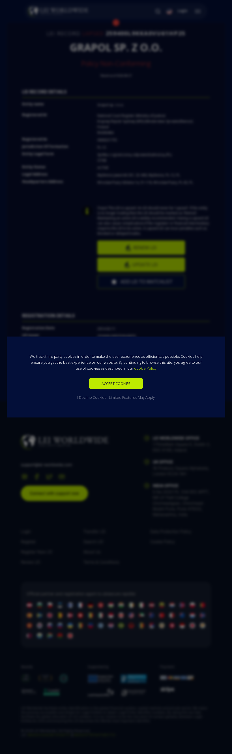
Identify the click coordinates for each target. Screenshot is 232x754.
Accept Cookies (116, 383)
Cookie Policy (145, 368)
